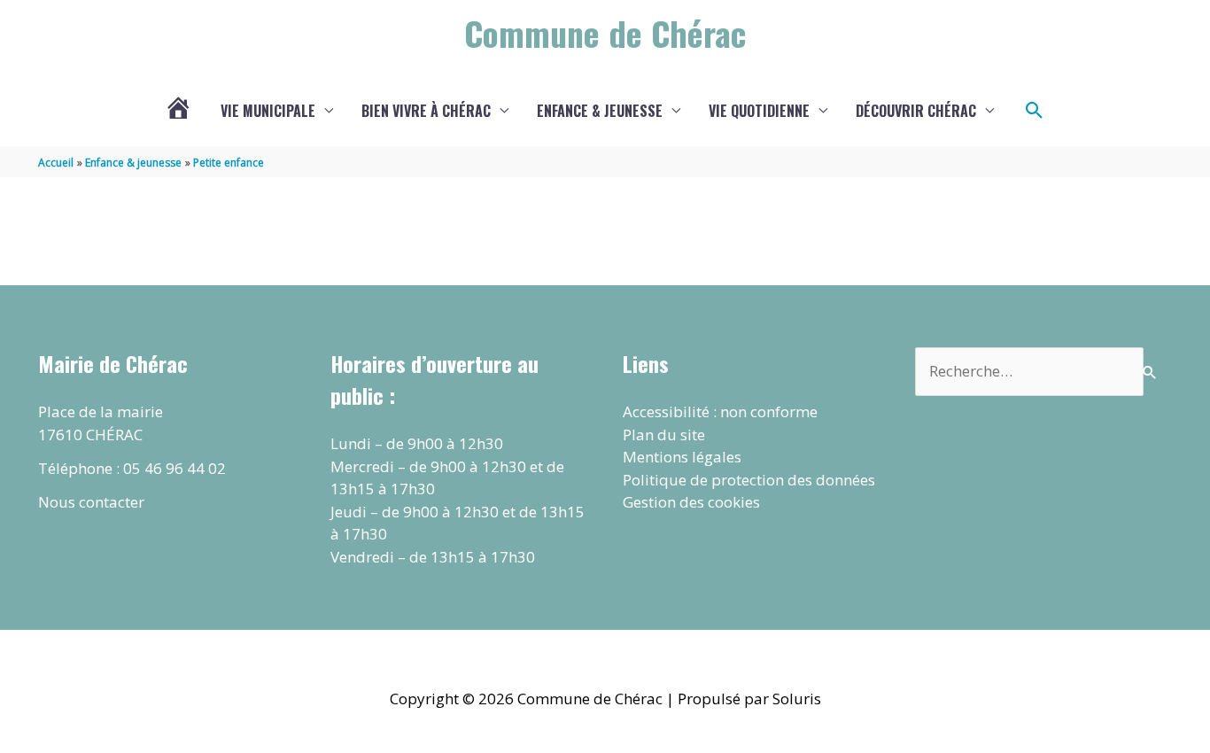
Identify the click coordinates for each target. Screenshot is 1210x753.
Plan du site (664, 434)
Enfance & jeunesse (600, 110)
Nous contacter (91, 502)
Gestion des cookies (691, 502)
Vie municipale (268, 110)
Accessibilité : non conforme (720, 411)
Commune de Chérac (605, 33)
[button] (1034, 110)
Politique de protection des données (749, 480)
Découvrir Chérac (916, 110)
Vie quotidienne (759, 110)
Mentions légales (682, 456)
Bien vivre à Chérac (426, 110)
